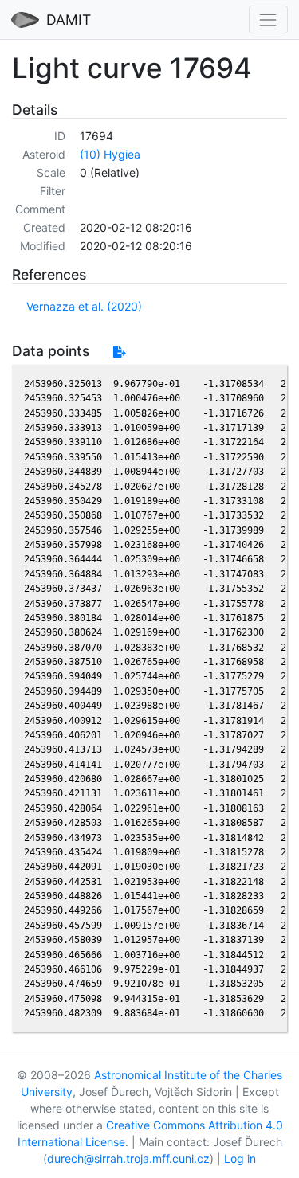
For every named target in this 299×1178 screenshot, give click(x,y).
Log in (240, 1158)
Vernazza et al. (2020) (84, 306)
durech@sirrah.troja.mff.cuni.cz (128, 1158)
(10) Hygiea (110, 154)
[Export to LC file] (119, 351)
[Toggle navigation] (268, 19)
